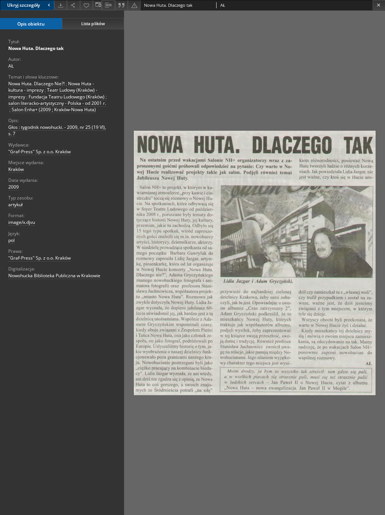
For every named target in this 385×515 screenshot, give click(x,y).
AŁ (11, 66)
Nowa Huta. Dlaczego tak (36, 48)
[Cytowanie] (121, 5)
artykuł (15, 204)
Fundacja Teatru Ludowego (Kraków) (67, 97)
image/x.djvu (21, 222)
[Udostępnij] (73, 5)
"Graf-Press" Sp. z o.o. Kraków (39, 151)
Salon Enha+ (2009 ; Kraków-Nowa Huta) (54, 109)
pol (11, 240)
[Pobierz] (60, 5)
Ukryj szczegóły (23, 5)
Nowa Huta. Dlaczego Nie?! (36, 83)
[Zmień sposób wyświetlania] (97, 5)
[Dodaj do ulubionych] (86, 5)
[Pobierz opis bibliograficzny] (108, 5)
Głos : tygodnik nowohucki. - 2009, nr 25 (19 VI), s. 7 (57, 130)
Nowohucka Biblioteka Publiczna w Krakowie (54, 275)
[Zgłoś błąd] (134, 5)
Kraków (16, 169)
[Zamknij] (379, 5)
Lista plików (93, 23)
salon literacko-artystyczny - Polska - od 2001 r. (57, 103)
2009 (13, 187)
